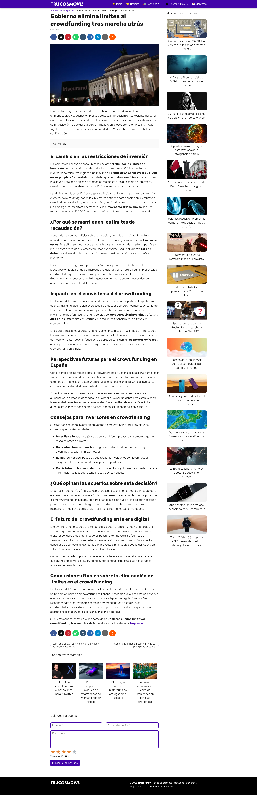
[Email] (105, 37)
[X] (61, 37)
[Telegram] (98, 37)
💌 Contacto (199, 3)
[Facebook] (53, 37)
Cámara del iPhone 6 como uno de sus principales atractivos (135, 645)
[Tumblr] (83, 37)
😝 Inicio (117, 3)
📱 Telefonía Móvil (175, 3)
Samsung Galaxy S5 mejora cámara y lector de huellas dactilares (76, 645)
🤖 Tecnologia (151, 3)
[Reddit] (112, 37)
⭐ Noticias (132, 3)
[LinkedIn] (90, 37)
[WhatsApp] (75, 37)
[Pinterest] (68, 37)
